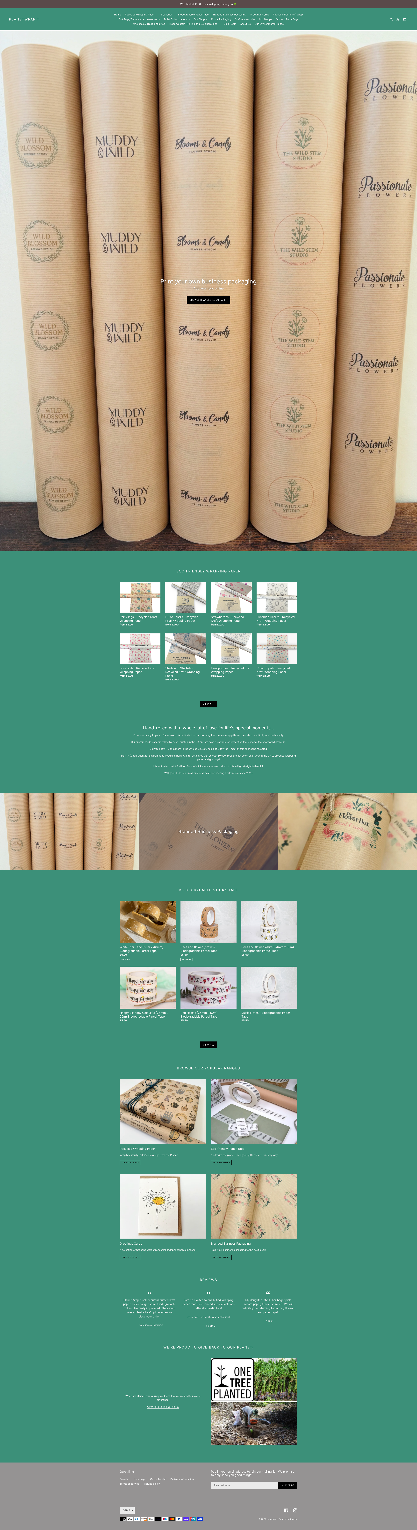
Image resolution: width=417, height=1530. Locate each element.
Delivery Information (182, 1479)
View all (208, 704)
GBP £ (126, 1510)
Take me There (130, 1257)
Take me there (130, 1162)
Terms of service (129, 1483)
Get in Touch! (157, 1479)
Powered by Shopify (288, 1519)
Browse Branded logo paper (208, 299)
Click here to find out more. (163, 1406)
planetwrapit (24, 19)
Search (124, 1479)
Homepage (139, 1479)
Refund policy (152, 1483)
